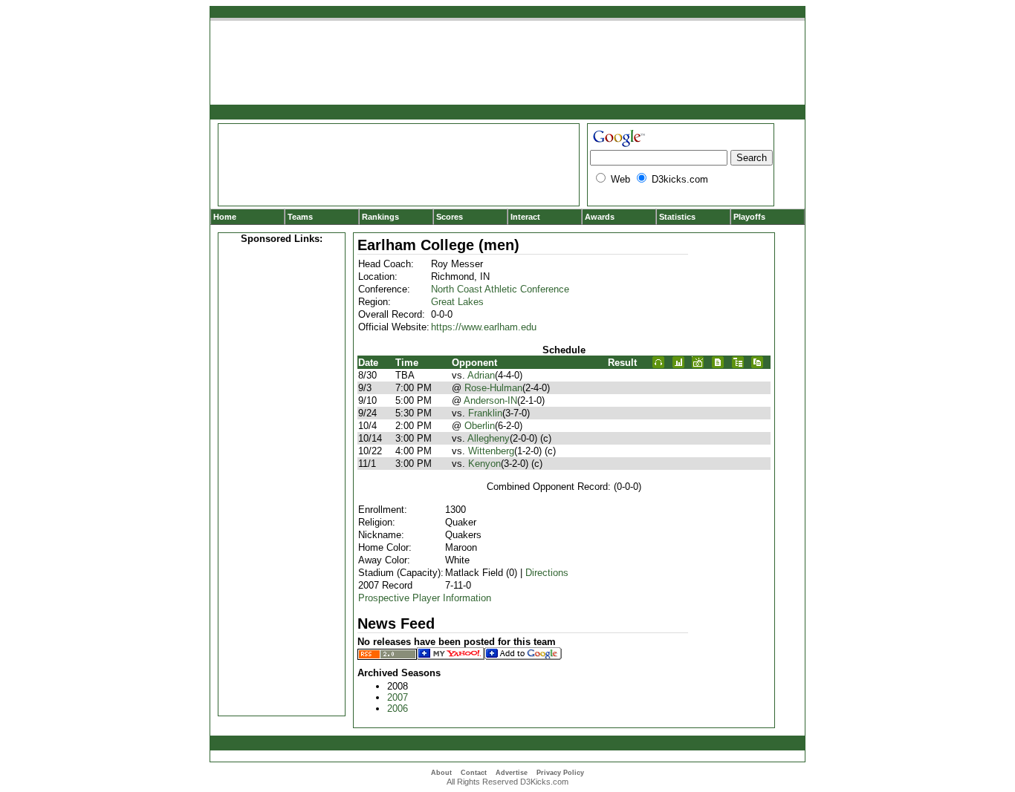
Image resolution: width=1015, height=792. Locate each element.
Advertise (512, 772)
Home (224, 216)
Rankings (380, 216)
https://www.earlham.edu (483, 327)
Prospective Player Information (424, 597)
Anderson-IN (490, 400)
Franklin (485, 413)
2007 (397, 697)
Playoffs (749, 216)
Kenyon (484, 463)
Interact (525, 216)
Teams (300, 216)
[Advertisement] (281, 478)
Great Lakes (457, 301)
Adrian (481, 375)
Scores (449, 216)
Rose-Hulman (493, 387)
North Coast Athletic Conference (500, 289)
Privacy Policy (560, 772)
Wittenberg (491, 450)
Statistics (677, 216)
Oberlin (479, 425)
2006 (397, 708)
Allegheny (488, 438)
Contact (474, 772)
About (441, 772)
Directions (546, 572)
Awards (599, 216)
